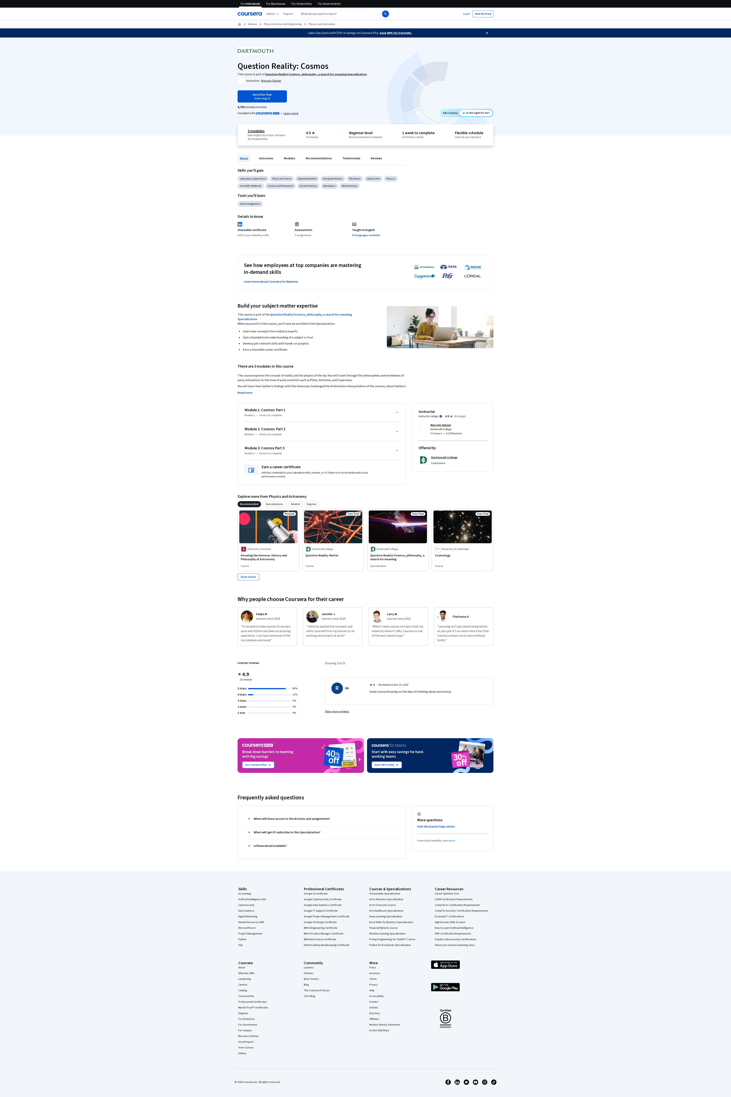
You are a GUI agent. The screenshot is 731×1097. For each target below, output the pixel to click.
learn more (449, 841)
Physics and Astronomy (322, 24)
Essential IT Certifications (449, 916)
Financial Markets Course (383, 928)
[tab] (249, 504)
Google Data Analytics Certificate (323, 905)
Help (371, 990)
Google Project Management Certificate (326, 916)
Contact (373, 1002)
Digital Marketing (247, 916)
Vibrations (355, 179)
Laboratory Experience (253, 179)
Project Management (250, 934)
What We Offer (246, 973)
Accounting (244, 894)
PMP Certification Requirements (453, 934)
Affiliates (374, 1019)
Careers (242, 985)
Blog (306, 985)
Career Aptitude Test (447, 894)
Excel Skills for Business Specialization (391, 922)
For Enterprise (246, 1019)
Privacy (373, 985)
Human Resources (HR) (251, 922)
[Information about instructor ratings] (440, 416)
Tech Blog (309, 996)
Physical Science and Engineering (283, 24)
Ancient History (308, 186)
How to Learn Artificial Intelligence (454, 928)
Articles (373, 1008)
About (244, 158)
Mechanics (329, 186)
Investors (374, 973)
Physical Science (281, 179)
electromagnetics (250, 204)
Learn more (290, 113)
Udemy (242, 1053)
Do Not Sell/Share (379, 1030)
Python (242, 939)
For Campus (245, 1030)
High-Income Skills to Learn (450, 922)
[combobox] (336, 13)
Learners (309, 968)
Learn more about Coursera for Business (271, 282)
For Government (247, 1025)
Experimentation (307, 179)
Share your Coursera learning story (455, 945)
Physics (390, 179)
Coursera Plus (246, 996)
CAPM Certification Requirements (454, 899)
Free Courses (246, 1048)
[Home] (239, 24)
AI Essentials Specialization (384, 894)
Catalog (242, 990)
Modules (289, 158)
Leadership (244, 979)
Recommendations (319, 158)
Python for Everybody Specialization (390, 945)
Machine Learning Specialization (387, 934)
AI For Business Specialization (386, 899)
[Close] (487, 33)
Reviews (376, 158)
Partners (309, 973)
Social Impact (246, 1042)
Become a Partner (248, 1036)
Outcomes (266, 158)
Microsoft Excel (246, 928)
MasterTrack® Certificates (253, 1008)
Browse (252, 24)
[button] (288, 13)
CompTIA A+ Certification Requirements (457, 905)
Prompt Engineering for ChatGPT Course (392, 939)
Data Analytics (246, 911)
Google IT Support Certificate (321, 911)
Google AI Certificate (316, 894)
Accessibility (376, 996)
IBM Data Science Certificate (320, 939)
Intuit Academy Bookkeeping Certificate (326, 945)
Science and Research (280, 186)
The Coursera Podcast (317, 990)
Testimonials (351, 158)
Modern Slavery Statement (384, 1025)
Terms (373, 979)
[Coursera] (250, 14)
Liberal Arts (373, 179)
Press (372, 968)
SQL (240, 945)
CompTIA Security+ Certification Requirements (461, 911)
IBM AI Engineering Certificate (320, 928)
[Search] (385, 13)
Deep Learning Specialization (385, 916)
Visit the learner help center (436, 827)
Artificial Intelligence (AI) (252, 899)
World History (349, 186)
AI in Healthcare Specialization (386, 911)
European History (333, 179)
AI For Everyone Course (382, 905)
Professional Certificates (252, 1002)
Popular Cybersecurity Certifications (455, 939)
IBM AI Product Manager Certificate (323, 934)
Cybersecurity (246, 905)
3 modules (256, 131)
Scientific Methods (250, 186)
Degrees (243, 1013)
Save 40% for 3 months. (396, 33)
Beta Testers (311, 979)
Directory (374, 1013)
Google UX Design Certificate (320, 922)
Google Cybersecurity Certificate (323, 899)
